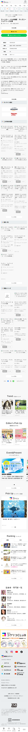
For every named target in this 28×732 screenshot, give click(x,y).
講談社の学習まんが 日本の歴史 (8, 685)
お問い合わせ (11, 693)
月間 (20, 540)
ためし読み (14, 28)
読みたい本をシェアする (15, 35)
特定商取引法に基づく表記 (14, 698)
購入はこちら (14, 31)
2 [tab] (14, 484)
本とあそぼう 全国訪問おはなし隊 (8, 687)
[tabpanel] (14, 513)
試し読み (23, 154)
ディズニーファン (5, 682)
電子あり (18, 154)
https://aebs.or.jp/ (5, 714)
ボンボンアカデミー (5, 680)
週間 (7, 540)
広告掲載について (8, 696)
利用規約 (17, 693)
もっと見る (14, 578)
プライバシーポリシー (18, 696)
